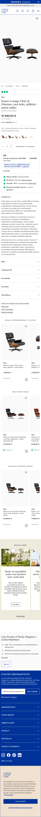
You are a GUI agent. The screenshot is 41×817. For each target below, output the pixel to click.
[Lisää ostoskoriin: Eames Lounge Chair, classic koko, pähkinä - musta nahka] (26, 379)
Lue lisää (4, 658)
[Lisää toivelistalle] (37, 18)
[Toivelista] (28, 11)
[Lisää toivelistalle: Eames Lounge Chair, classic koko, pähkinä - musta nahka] (26, 326)
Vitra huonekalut (7, 309)
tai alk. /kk (8, 122)
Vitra (3, 97)
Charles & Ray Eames (8, 111)
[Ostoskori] (33, 11)
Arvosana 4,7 (26, 2)
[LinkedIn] (19, 755)
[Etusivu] (2, 86)
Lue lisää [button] (6, 171)
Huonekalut (9, 86)
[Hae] (17, 11)
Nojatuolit (25, 86)
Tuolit (17, 86)
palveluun (9, 190)
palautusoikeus (26, 180)
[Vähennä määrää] (3, 146)
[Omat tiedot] (22, 11)
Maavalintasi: (6, 697)
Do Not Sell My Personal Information (20, 808)
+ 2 (31, 137)
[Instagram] (3, 755)
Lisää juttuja (20, 616)
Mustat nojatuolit (7, 312)
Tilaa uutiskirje (32, 691)
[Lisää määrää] (11, 146)
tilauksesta (32, 183)
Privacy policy (8, 795)
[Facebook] (8, 755)
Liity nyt (25, 166)
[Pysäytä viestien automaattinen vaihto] (38, 2)
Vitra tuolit (4, 307)
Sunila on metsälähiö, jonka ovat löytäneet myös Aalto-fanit (16, 574)
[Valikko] (38, 11)
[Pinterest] (14, 755)
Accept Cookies (20, 801)
